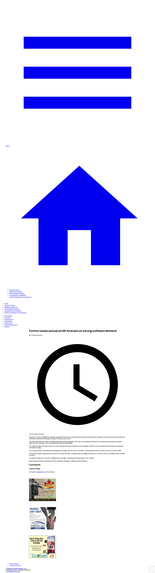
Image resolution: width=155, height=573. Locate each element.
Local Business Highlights (17, 295)
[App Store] (8, 323)
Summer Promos (14, 290)
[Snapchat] (8, 321)
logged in (40, 472)
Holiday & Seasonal (15, 292)
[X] (7, 317)
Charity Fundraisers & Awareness (20, 297)
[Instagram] (8, 319)
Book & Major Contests (16, 293)
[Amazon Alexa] (6, 326)
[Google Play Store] (11, 325)
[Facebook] (8, 316)
